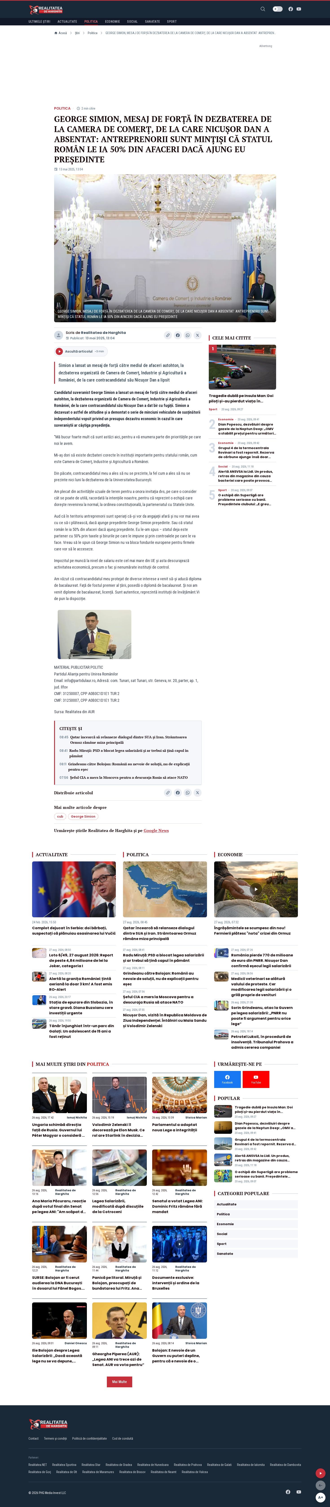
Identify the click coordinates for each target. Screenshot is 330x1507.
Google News (156, 830)
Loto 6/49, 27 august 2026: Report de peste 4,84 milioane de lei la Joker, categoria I (81, 961)
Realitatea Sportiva (64, 1465)
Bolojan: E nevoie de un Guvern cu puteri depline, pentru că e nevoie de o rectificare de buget (176, 1358)
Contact (34, 1438)
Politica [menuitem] (91, 21)
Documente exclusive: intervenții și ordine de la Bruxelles (175, 1283)
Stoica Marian (196, 1117)
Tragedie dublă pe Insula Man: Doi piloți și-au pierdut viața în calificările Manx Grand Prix (241, 401)
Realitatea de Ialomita (251, 1465)
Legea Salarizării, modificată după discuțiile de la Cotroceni (117, 1206)
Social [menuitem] (132, 21)
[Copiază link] (168, 335)
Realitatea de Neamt (163, 1472)
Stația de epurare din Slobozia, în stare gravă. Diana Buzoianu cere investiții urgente (81, 1008)
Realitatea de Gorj (40, 1472)
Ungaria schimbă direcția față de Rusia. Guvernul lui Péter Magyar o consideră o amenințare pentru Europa (58, 1132)
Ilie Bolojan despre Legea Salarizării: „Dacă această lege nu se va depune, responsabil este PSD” (57, 1358)
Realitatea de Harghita (103, 332)
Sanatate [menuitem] (152, 21)
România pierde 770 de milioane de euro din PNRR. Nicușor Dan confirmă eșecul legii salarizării (262, 961)
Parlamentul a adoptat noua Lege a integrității (174, 1127)
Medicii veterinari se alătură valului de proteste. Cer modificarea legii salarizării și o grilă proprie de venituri (261, 986)
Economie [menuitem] (112, 21)
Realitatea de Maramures (98, 1472)
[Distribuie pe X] (198, 335)
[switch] (278, 9)
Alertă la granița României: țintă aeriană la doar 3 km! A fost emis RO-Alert (80, 984)
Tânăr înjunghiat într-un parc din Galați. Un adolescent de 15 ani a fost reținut (81, 1031)
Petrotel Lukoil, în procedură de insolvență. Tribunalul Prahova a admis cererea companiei (262, 1042)
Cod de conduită (122, 1438)
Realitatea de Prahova (188, 1465)
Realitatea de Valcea (195, 1472)
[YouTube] (298, 9)
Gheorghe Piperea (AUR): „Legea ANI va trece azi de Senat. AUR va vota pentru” (118, 1359)
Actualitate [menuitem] (67, 21)
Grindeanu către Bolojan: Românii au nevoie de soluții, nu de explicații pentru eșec (129, 766)
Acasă (63, 33)
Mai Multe (119, 1382)
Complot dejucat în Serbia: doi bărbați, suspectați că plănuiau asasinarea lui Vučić (74, 930)
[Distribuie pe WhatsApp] (188, 335)
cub (60, 816)
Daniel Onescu (76, 1343)
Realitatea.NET (38, 1465)
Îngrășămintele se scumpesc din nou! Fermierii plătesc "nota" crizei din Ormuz (252, 930)
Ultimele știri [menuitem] (39, 21)
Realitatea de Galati (219, 1465)
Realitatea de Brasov (132, 1472)
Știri (77, 33)
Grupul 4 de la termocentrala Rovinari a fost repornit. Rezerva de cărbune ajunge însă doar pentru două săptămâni (246, 455)
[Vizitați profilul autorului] (58, 335)
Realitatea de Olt (66, 1472)
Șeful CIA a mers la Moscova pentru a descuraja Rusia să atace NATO (129, 777)
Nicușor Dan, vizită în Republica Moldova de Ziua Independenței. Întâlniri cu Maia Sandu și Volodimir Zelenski (165, 1020)
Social (223, 466)
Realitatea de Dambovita (285, 1465)
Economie (225, 419)
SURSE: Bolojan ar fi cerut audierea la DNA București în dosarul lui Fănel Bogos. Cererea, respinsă (57, 1285)
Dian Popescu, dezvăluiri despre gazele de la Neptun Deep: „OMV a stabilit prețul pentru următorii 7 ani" (246, 431)
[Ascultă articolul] (321, 1473)
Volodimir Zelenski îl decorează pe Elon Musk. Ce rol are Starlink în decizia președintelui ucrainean (118, 1132)
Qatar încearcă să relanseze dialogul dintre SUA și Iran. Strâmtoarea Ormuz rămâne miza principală (128, 740)
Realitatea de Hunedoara (153, 1465)
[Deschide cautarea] (262, 8)
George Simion (83, 816)
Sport (213, 409)
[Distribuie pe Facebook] (178, 335)
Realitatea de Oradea (119, 1465)
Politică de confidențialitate (89, 1438)
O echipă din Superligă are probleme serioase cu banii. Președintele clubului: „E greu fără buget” (243, 502)
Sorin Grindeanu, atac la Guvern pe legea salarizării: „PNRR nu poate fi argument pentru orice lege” (262, 1015)
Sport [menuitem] (172, 21)
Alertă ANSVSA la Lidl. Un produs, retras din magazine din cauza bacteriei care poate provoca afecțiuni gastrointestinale (245, 478)
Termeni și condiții (55, 1438)
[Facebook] (290, 9)
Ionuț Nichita (77, 1117)
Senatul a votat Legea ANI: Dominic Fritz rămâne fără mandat (177, 1206)
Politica (92, 33)
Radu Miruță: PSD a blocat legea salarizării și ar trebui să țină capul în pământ (128, 753)
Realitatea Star (91, 1465)
